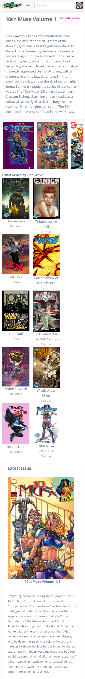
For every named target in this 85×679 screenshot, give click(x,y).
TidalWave (72, 18)
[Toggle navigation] (28, 5)
